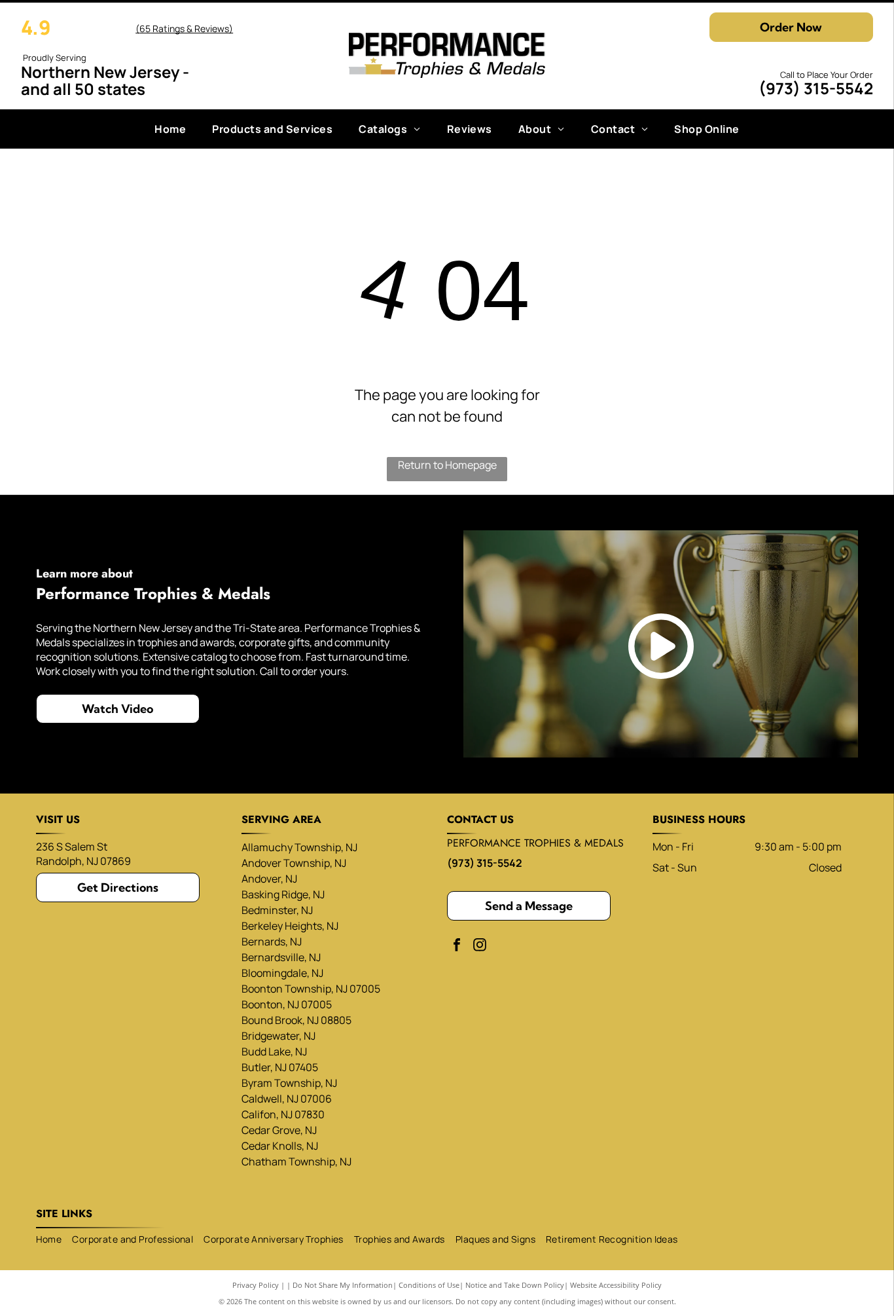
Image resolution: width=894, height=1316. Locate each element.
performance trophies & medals (535, 842)
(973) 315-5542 (816, 88)
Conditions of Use (429, 1285)
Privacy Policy (255, 1285)
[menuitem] (170, 129)
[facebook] (457, 946)
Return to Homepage (447, 465)
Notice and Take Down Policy (514, 1285)
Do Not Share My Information (343, 1285)
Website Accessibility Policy (616, 1285)
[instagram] (480, 946)
